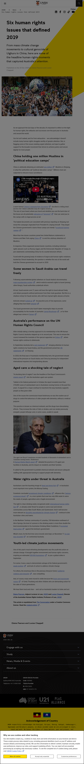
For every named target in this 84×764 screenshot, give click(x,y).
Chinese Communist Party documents (37, 207)
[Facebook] (60, 12)
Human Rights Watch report (26, 462)
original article (33, 605)
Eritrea (59, 337)
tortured (35, 304)
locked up (30, 301)
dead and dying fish (50, 485)
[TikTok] (69, 12)
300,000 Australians (39, 555)
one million (49, 167)
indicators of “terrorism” (44, 214)
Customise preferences (69, 756)
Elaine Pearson (18, 594)
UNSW (3, 10)
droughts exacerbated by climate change (42, 512)
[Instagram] (64, 12)
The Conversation (43, 602)
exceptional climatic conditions (41, 493)
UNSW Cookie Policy (16, 751)
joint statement (41, 345)
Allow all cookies (15, 756)
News (14, 10)
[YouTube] (73, 12)
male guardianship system (24, 282)
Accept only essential (42, 756)
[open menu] (5, 3)
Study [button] (10, 654)
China (38, 238)
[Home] (42, 3)
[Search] (79, 3)
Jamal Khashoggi (52, 311)
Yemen (33, 314)
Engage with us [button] (15, 647)
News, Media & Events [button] (18, 661)
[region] (42, 747)
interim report (19, 377)
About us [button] (11, 668)
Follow (73, 9)
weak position (20, 566)
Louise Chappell (57, 594)
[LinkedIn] (56, 12)
